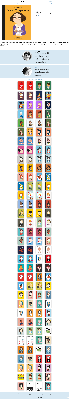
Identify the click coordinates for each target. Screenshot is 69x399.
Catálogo (30, 393)
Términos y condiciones (40, 394)
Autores (30, 394)
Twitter (50, 394)
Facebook (50, 393)
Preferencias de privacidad (40, 397)
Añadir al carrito (38, 15)
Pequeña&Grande (39, 12)
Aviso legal (39, 393)
